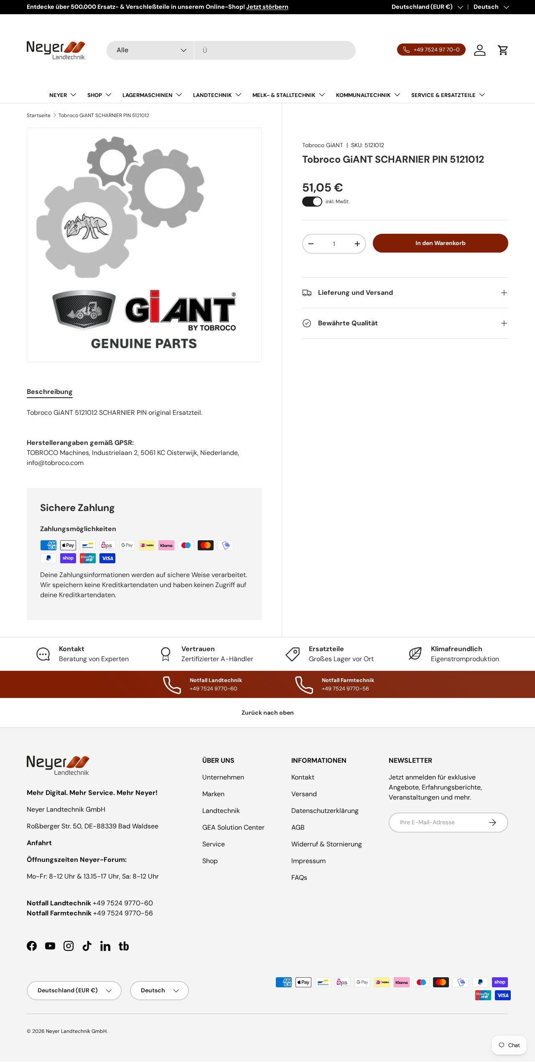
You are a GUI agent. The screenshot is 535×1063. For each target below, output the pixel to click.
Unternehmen (223, 777)
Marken (213, 794)
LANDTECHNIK (212, 95)
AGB (298, 827)
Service (213, 844)
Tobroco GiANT (322, 145)
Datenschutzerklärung (325, 810)
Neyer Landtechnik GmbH (76, 1031)
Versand (304, 794)
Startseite (39, 115)
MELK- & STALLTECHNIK (284, 95)
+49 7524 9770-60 (123, 903)
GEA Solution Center (233, 827)
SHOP (94, 95)
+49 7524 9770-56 (123, 913)
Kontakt (302, 777)
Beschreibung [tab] (50, 391)
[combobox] (231, 50)
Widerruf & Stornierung (326, 844)
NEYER (58, 95)
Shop (210, 860)
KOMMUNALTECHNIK (363, 95)
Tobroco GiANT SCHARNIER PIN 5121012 (104, 115)
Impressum (308, 860)
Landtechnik (221, 810)
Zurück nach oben (268, 712)
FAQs (299, 877)
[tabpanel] (144, 413)
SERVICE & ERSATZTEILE (443, 95)
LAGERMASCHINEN (147, 95)
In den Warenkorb (440, 243)
